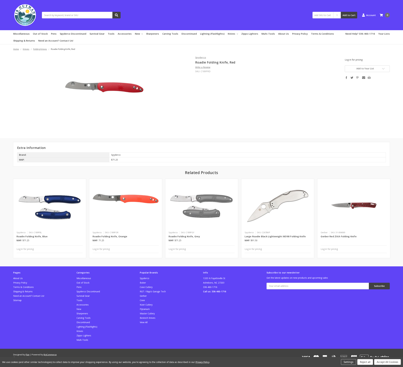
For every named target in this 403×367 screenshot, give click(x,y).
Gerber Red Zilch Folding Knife (339, 236)
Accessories (125, 33)
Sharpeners (152, 33)
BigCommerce (50, 354)
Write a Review (202, 67)
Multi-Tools (268, 33)
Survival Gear (97, 33)
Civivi (142, 300)
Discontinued (189, 33)
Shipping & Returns (24, 40)
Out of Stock (40, 33)
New (137, 33)
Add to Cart (349, 15)
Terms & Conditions (322, 33)
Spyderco (144, 278)
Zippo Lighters (249, 33)
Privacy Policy (300, 33)
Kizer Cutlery (146, 304)
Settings (348, 362)
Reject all (365, 362)
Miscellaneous (21, 33)
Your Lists (384, 33)
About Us (283, 33)
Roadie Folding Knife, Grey (184, 236)
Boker (143, 282)
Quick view (49, 205)
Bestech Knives (147, 317)
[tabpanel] (50, 218)
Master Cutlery (147, 313)
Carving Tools (170, 33)
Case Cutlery (146, 287)
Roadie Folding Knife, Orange (110, 236)
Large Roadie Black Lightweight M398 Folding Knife (275, 236)
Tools (111, 33)
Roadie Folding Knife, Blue (32, 236)
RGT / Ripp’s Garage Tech (153, 291)
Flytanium (145, 309)
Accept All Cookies (387, 362)
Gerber (143, 295)
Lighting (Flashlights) (212, 33)
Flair (28, 354)
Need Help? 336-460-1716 (360, 33)
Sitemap (17, 300)
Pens (54, 33)
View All (144, 322)
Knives (231, 33)
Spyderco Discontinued (73, 33)
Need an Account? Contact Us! (55, 40)
